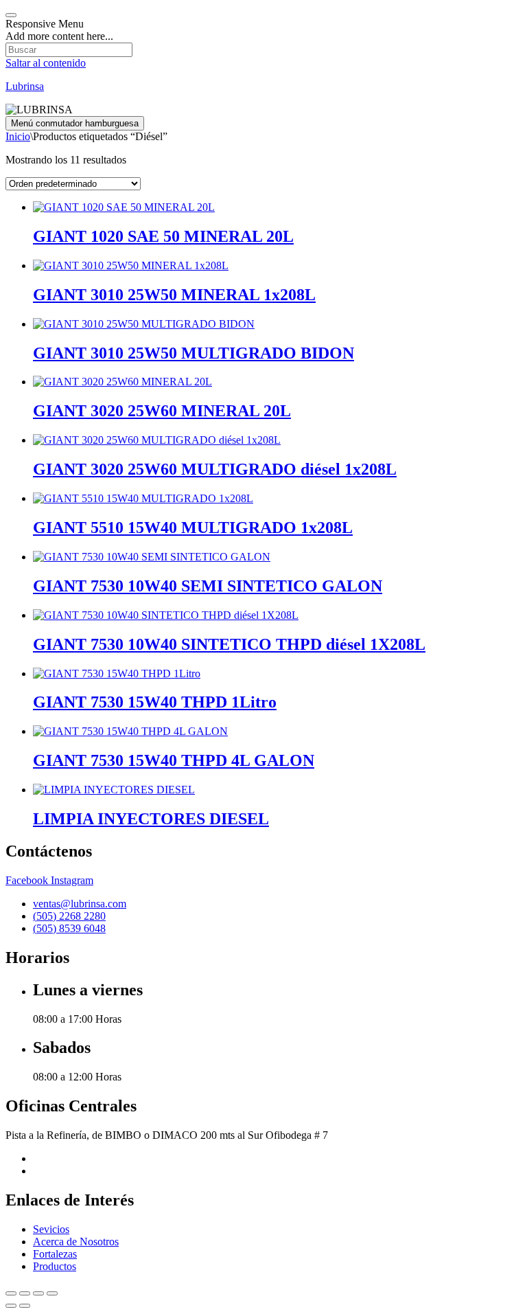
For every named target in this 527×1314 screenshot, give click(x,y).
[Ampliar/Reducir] (10, 1293)
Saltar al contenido (45, 63)
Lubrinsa (24, 86)
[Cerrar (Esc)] (52, 1293)
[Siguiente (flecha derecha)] (24, 1306)
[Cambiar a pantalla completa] (24, 1293)
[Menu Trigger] (10, 15)
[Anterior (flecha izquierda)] (10, 1306)
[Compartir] (38, 1293)
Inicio (17, 136)
